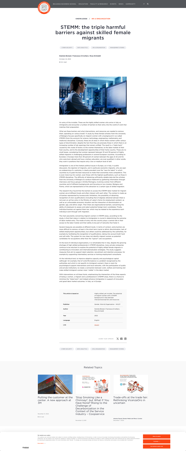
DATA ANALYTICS (82, 47)
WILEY (96, 325)
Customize (155, 441)
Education (83, 4)
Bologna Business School (64, 4)
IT (144, 4)
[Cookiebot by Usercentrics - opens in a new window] (25, 448)
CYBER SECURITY (67, 47)
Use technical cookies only (156, 446)
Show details (41, 443)
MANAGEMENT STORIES (117, 47)
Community (130, 4)
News (121, 4)
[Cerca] (148, 4)
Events (113, 4)
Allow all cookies (157, 436)
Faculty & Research (99, 4)
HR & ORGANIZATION (99, 47)
